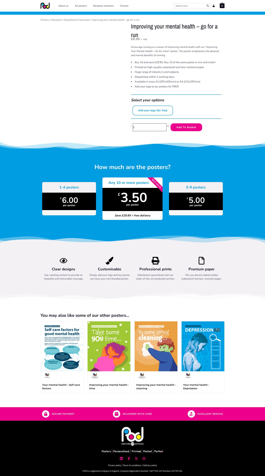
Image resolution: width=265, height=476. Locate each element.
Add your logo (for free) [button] (152, 110)
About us (63, 6)
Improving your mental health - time (109, 386)
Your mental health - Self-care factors (61, 386)
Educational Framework (77, 20)
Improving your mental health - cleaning (156, 386)
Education (56, 20)
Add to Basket (186, 127)
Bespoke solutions (103, 6)
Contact (124, 6)
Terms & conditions (132, 465)
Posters (44, 20)
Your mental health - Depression (196, 386)
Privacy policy (114, 465)
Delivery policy (150, 465)
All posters (81, 6)
